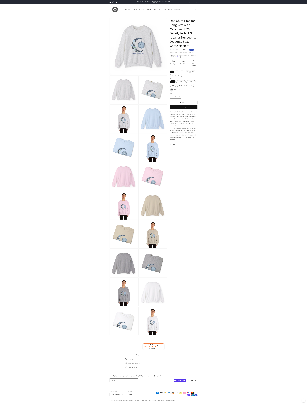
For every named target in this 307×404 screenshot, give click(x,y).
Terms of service (152, 400)
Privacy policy (144, 400)
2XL (193, 72)
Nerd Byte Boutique (118, 400)
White (190, 85)
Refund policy (136, 400)
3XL (173, 75)
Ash (173, 82)
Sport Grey (182, 85)
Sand (173, 85)
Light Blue (181, 82)
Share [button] (173, 144)
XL (187, 72)
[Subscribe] (136, 380)
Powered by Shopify (127, 400)
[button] (127, 9)
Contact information (170, 400)
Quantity (172, 93)
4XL (179, 75)
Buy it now (183, 107)
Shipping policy (161, 400)
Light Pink (191, 82)
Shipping (180, 52)
